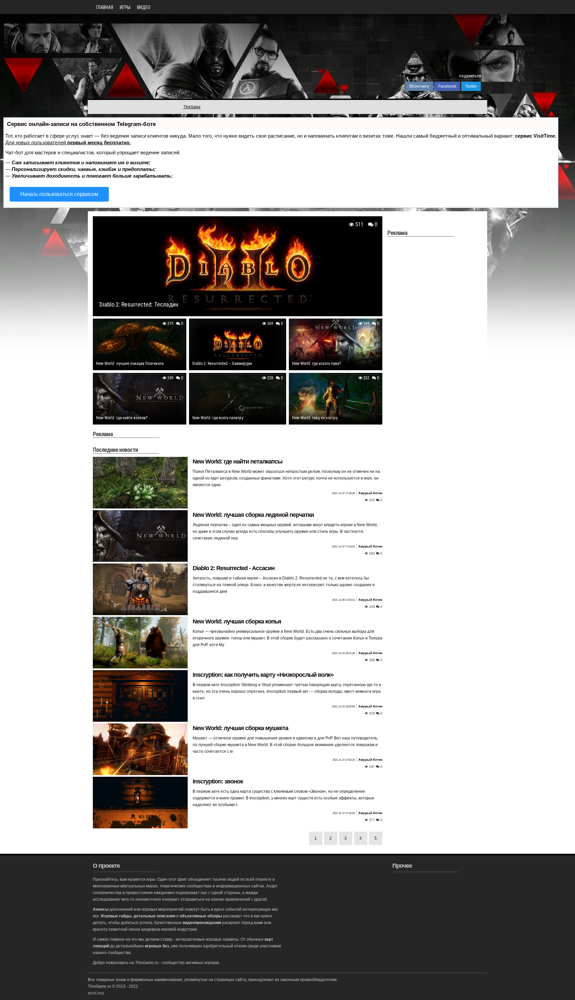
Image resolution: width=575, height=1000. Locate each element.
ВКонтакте (419, 86)
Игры (125, 7)
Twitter (471, 86)
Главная (104, 7)
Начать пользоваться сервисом (59, 194)
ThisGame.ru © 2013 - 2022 (113, 986)
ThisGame (191, 106)
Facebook (447, 86)
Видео (143, 7)
